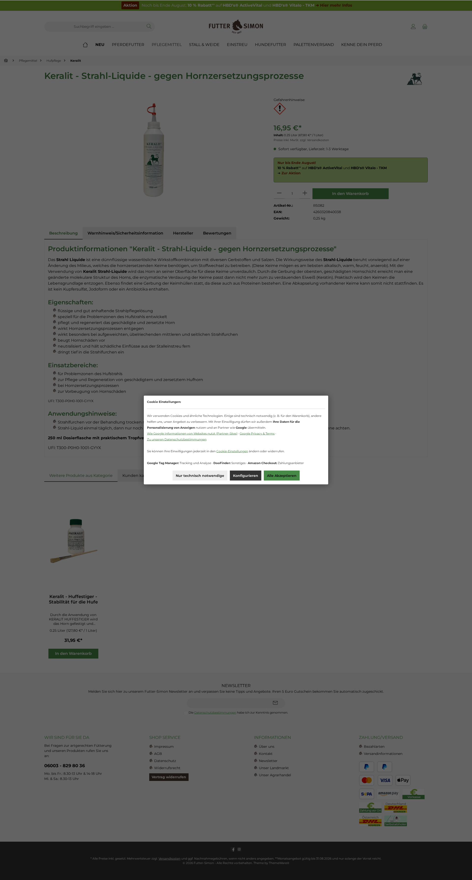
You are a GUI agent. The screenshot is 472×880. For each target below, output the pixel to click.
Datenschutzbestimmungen (215, 712)
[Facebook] (233, 849)
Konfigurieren (245, 475)
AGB (158, 753)
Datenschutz (165, 761)
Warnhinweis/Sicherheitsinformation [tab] (125, 233)
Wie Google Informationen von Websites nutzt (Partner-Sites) (192, 433)
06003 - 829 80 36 (64, 765)
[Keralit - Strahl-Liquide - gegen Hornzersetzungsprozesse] (154, 150)
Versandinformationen (383, 753)
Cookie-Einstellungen (232, 451)
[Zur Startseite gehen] (236, 26)
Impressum (164, 746)
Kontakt (266, 753)
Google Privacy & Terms (257, 433)
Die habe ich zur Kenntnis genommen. (238, 712)
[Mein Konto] (413, 27)
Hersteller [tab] (183, 233)
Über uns (266, 746)
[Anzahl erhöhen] (304, 194)
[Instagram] (239, 849)
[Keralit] (414, 79)
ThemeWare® (279, 863)
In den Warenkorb (350, 193)
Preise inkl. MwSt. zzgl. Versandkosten (301, 140)
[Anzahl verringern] (279, 194)
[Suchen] (149, 27)
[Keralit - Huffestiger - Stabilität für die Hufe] (73, 541)
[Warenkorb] (424, 27)
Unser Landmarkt (274, 768)
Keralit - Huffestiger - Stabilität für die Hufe (73, 599)
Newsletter (268, 761)
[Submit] (275, 703)
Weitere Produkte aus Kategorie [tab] (81, 475)
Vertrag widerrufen (169, 777)
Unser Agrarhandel (275, 775)
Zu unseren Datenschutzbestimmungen (176, 439)
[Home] (89, 45)
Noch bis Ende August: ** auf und (237, 5)
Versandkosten (169, 858)
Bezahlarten (374, 746)
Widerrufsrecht (167, 768)
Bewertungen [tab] (217, 233)
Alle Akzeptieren (281, 475)
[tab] (63, 233)
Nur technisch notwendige (200, 475)
